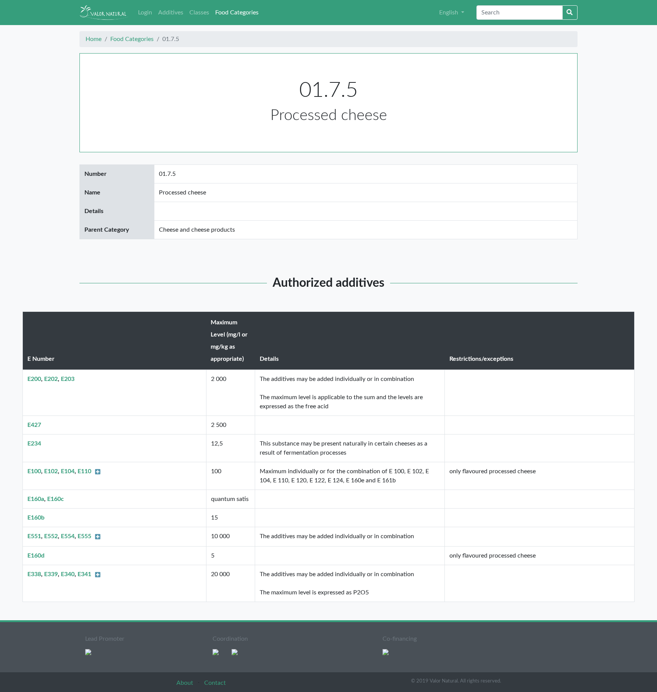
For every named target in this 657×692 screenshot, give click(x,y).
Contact (215, 683)
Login (145, 12)
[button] (451, 12)
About (185, 683)
